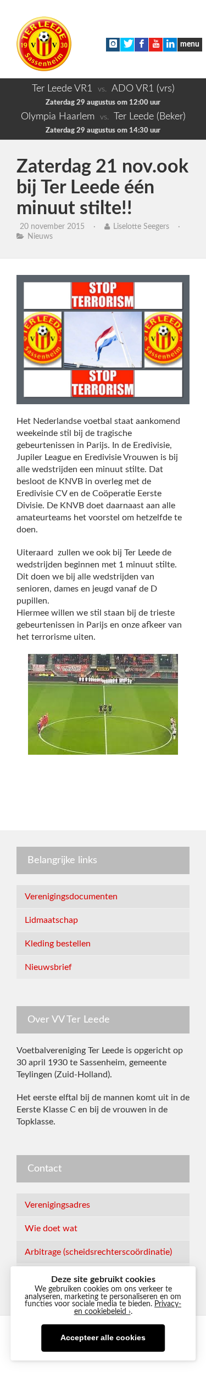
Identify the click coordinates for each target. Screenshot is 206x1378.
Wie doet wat (51, 1228)
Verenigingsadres (57, 1205)
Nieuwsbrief (48, 967)
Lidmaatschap (51, 920)
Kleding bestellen (58, 943)
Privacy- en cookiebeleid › (128, 1308)
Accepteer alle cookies (103, 1338)
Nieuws (40, 236)
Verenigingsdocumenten (71, 896)
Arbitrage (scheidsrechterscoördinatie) (98, 1252)
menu (189, 44)
